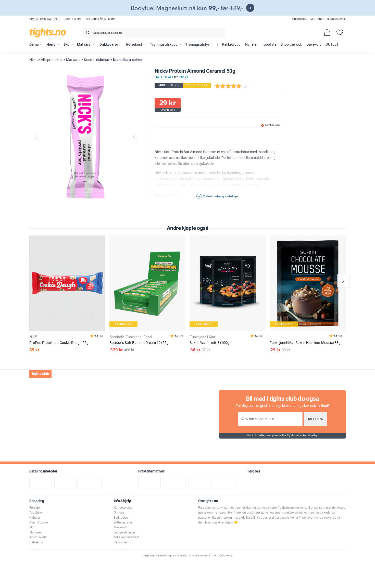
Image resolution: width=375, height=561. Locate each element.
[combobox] (154, 33)
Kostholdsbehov (97, 60)
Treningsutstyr (197, 44)
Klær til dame (38, 522)
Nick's (183, 77)
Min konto (317, 19)
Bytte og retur (123, 522)
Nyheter (251, 44)
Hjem (33, 60)
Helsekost (134, 44)
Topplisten (36, 512)
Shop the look (291, 44)
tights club (299, 19)
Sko (66, 44)
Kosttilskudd (38, 537)
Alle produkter (52, 60)
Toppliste (269, 44)
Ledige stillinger (124, 532)
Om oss (119, 512)
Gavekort (313, 44)
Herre (51, 44)
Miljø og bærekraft (126, 537)
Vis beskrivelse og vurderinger (220, 196)
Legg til (103, 252)
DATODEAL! (164, 77)
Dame (34, 44)
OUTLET (332, 44)
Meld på (315, 419)
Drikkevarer (108, 44)
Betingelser (121, 517)
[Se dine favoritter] (340, 32)
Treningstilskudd (164, 44)
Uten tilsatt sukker (128, 60)
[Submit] (87, 33)
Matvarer (84, 44)
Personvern (121, 542)
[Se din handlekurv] (327, 32)
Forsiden (35, 507)
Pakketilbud (231, 44)
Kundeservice (336, 19)
